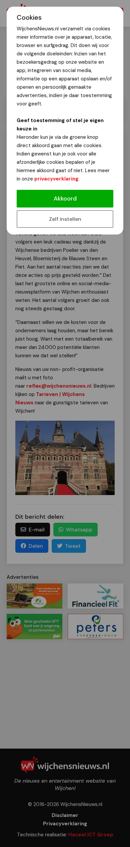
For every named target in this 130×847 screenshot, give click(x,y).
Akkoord (65, 198)
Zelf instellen (65, 219)
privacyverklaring (56, 178)
